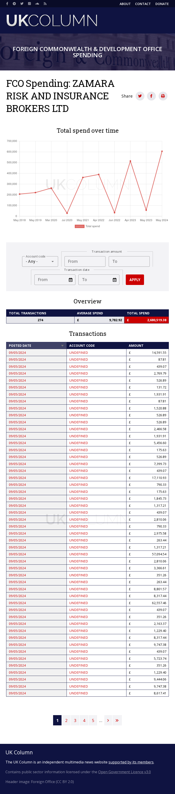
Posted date (36, 345)
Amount (136, 345)
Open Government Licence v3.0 (124, 771)
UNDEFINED (78, 352)
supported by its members (131, 762)
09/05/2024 (17, 352)
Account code (82, 345)
